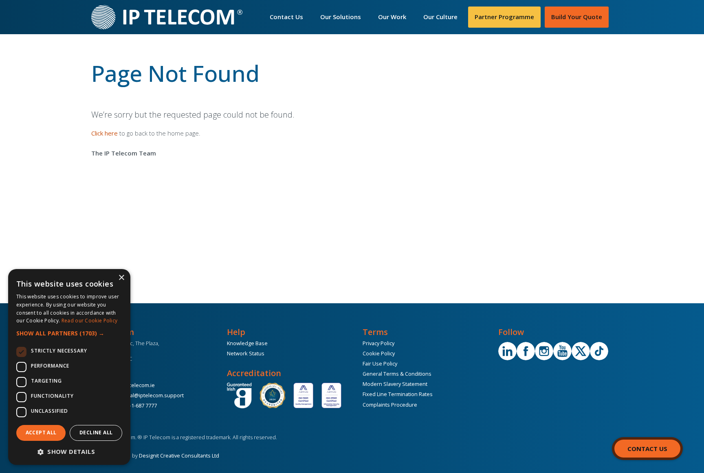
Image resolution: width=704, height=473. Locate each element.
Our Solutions (340, 17)
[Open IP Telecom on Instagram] (544, 351)
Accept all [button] (41, 432)
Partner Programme (504, 17)
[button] (69, 333)
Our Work (392, 17)
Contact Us (286, 17)
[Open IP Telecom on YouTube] (562, 351)
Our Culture (440, 17)
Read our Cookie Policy (90, 320)
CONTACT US (647, 449)
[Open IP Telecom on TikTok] (599, 351)
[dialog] (69, 367)
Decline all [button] (95, 432)
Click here (104, 133)
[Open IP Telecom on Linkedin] (507, 351)
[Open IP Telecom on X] (581, 351)
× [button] (121, 278)
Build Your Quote (576, 17)
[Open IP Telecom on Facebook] (526, 351)
